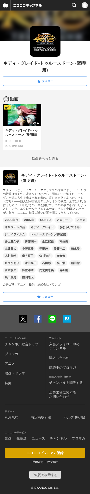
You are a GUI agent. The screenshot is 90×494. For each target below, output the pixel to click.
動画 (8, 438)
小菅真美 (28, 248)
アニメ (81, 220)
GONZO (45, 220)
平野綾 (43, 248)
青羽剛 (64, 270)
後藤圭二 (59, 248)
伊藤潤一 (30, 241)
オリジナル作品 (15, 227)
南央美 (64, 241)
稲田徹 (75, 263)
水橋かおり (12, 263)
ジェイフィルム (15, 234)
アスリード (63, 220)
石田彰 (46, 263)
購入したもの (59, 358)
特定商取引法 (41, 417)
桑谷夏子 (28, 256)
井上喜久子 (12, 241)
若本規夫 (10, 270)
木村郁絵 (10, 256)
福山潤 (61, 263)
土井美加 (10, 248)
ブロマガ (11, 354)
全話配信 (48, 241)
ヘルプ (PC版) (74, 417)
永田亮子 (30, 263)
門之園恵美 (46, 270)
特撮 (8, 383)
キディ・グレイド (42, 227)
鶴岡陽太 (28, 277)
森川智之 (45, 256)
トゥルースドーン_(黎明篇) (48, 234)
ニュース (38, 438)
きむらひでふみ (70, 227)
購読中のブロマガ (62, 367)
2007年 (29, 220)
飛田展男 (10, 277)
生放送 (22, 438)
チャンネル (58, 438)
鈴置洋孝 (28, 270)
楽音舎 (61, 256)
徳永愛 (75, 248)
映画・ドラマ (15, 373)
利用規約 (11, 417)
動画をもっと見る (45, 158)
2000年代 (11, 220)
